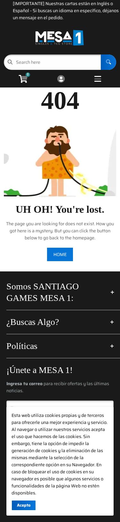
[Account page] (61, 79)
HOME (60, 254)
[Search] (108, 62)
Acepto (23, 505)
